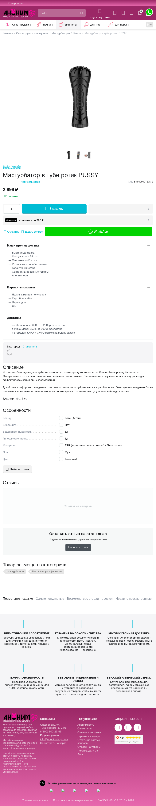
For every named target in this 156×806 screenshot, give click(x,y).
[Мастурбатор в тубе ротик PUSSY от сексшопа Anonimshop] (78, 96)
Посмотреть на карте (53, 742)
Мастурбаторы (16, 571)
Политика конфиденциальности (73, 800)
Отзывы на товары (88, 746)
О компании (84, 728)
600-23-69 (50, 731)
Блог (80, 754)
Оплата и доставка (89, 732)
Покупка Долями (87, 750)
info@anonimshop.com (54, 739)
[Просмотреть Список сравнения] (115, 13)
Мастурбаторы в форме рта (47, 571)
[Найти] (81, 13)
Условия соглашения (35, 800)
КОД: (130, 181)
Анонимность (85, 724)
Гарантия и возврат (89, 736)
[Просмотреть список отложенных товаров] (123, 13)
